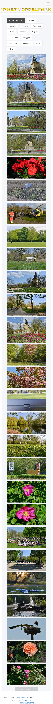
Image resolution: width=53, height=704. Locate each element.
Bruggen (26, 37)
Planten (25, 26)
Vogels (34, 32)
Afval (11, 49)
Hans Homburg (22, 697)
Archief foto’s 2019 (16, 20)
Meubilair (27, 43)
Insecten (23, 32)
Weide (11, 32)
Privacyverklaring (27, 702)
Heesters (12, 26)
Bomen (31, 20)
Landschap (13, 37)
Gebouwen (13, 43)
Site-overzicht (27, 700)
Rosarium (37, 26)
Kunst (38, 43)
